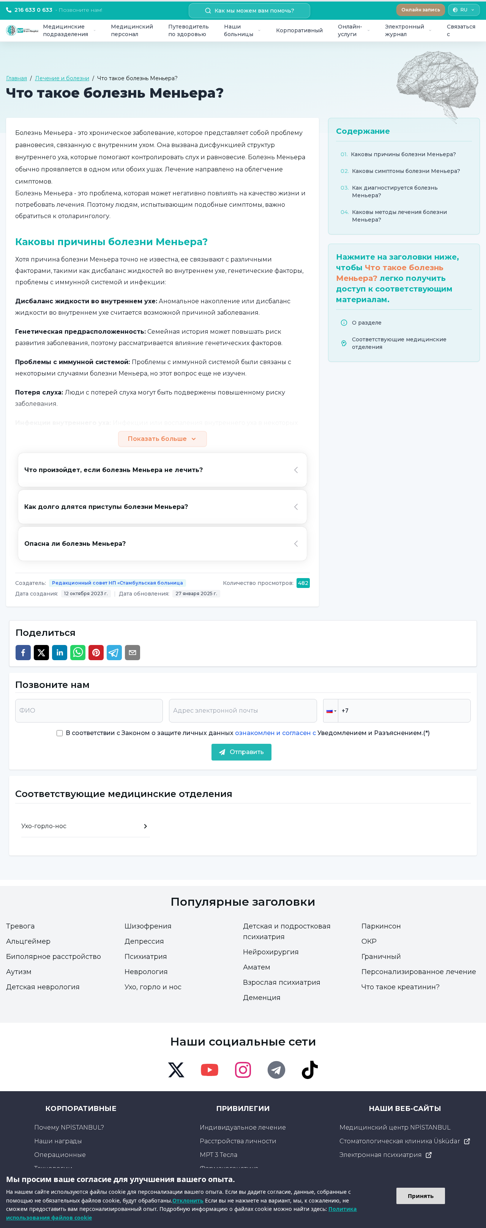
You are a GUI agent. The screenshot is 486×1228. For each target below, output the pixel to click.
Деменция (262, 997)
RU (464, 10)
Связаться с (461, 30)
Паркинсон (381, 926)
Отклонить (188, 1200)
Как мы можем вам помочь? (254, 10)
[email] (132, 652)
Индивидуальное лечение (243, 1127)
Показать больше (157, 438)
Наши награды (58, 1141)
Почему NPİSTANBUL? (69, 1127)
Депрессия (144, 941)
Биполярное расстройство (53, 956)
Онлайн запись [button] (420, 10)
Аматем (256, 967)
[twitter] (41, 652)
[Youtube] (209, 1070)
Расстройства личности (238, 1141)
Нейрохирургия (271, 952)
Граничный (381, 956)
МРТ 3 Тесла (218, 1154)
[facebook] (23, 652)
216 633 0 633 (58, 9)
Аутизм (19, 972)
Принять (421, 1195)
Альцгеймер (28, 941)
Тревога (20, 926)
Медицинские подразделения (65, 30)
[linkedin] (59, 652)
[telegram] (114, 652)
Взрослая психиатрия (281, 982)
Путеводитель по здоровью (188, 30)
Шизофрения (148, 926)
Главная (16, 78)
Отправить (247, 752)
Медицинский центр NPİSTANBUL (395, 1127)
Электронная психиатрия (380, 1154)
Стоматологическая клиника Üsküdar (399, 1141)
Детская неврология (43, 987)
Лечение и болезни (62, 78)
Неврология (146, 972)
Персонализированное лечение (418, 972)
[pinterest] (96, 652)
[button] (330, 710)
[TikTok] (310, 1070)
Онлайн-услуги (350, 30)
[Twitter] (176, 1070)
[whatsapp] (77, 652)
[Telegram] (276, 1070)
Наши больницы (238, 30)
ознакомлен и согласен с (275, 733)
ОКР (369, 941)
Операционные (60, 1154)
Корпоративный (299, 30)
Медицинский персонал (132, 30)
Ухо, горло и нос (153, 987)
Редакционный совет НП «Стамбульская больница (117, 583)
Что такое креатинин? (400, 987)
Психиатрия (146, 956)
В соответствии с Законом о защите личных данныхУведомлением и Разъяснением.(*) (248, 733)
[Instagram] (243, 1070)
